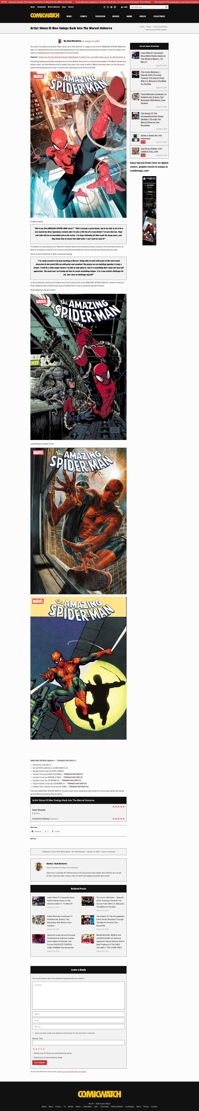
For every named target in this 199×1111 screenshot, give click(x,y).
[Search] (166, 7)
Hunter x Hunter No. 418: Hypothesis (151, 137)
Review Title (37, 1038)
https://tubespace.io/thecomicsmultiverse (62, 868)
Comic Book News (58, 852)
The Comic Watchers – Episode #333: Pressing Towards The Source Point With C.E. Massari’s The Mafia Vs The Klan (110, 902)
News (68, 852)
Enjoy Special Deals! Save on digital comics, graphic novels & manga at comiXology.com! (149, 166)
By (78, 852)
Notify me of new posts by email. (48, 1057)
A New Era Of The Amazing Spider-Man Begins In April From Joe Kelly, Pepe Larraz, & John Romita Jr (82, 57)
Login (125, 7)
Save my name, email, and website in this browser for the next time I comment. (65, 1033)
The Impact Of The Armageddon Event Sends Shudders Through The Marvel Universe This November (102, 2)
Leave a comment (108, 852)
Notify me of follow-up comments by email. (53, 1053)
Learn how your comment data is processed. (71, 1071)
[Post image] (38, 901)
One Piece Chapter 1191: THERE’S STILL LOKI (151, 150)
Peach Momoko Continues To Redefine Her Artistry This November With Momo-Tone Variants (60, 921)
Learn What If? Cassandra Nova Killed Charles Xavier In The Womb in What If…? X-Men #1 (60, 900)
